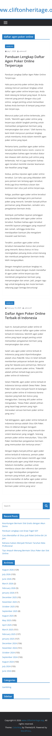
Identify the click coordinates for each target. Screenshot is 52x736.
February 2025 (9, 634)
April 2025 (7, 625)
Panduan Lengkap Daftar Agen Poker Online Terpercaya (25, 61)
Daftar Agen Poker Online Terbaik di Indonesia (25, 315)
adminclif (22, 51)
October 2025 (8, 606)
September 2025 (9, 611)
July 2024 (6, 666)
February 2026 (9, 588)
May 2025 (6, 620)
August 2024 (8, 661)
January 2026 (8, 592)
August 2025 (8, 615)
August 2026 (8, 569)
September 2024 (9, 657)
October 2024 (8, 652)
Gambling (9, 46)
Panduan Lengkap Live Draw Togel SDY (20, 530)
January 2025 (8, 638)
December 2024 (9, 643)
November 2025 (9, 602)
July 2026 (6, 574)
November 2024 (9, 648)
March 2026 (7, 583)
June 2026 (6, 579)
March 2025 (7, 629)
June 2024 (6, 671)
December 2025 (9, 597)
